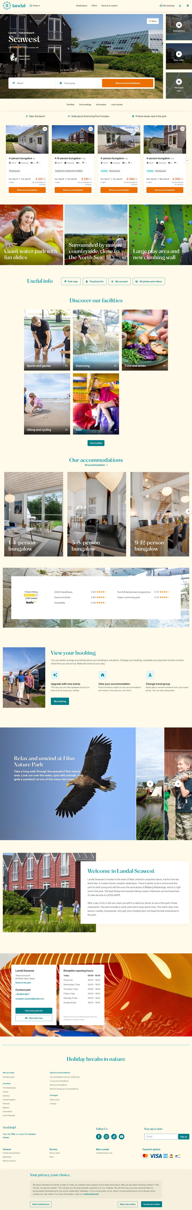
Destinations (81, 5)
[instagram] (107, 1138)
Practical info (96, 281)
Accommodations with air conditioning (64, 1077)
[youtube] (121, 1138)
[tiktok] (114, 1138)
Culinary (53, 1104)
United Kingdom (9, 1100)
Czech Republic (9, 1115)
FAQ (13, 1134)
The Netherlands (9, 1088)
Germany (6, 1096)
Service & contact (109, 5)
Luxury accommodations (59, 1081)
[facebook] (99, 1138)
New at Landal (8, 1073)
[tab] (68, 783)
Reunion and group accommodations (64, 1089)
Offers (94, 5)
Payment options (9, 1161)
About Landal (54, 1153)
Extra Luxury (54, 1100)
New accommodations (58, 1085)
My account (121, 281)
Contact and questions (11, 1153)
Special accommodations (60, 1073)
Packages (54, 1095)
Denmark (6, 1104)
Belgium (6, 1107)
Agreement (7, 1157)
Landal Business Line (104, 1153)
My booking (60, 701)
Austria (5, 1092)
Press (51, 1157)
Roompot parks (8, 1077)
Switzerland (7, 1111)
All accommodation (95, 465)
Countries (6, 1083)
